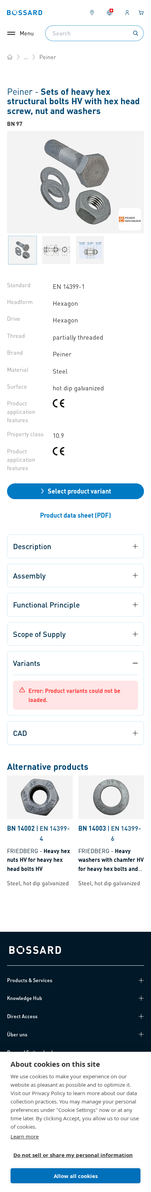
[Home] (10, 57)
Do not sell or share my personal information (72, 1154)
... (26, 57)
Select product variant (79, 491)
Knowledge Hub (24, 998)
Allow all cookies (76, 1175)
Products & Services (29, 980)
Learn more (25, 1136)
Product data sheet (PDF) (75, 515)
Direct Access (22, 1016)
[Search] (135, 33)
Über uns (17, 1034)
